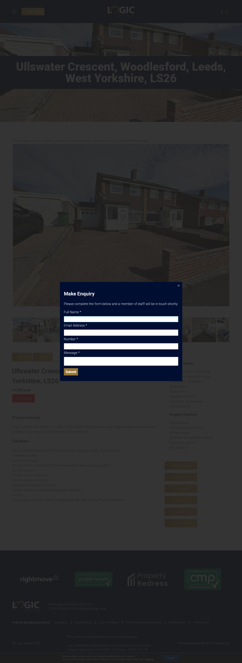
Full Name (72, 312)
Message (72, 353)
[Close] (178, 285)
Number (71, 339)
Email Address (75, 325)
